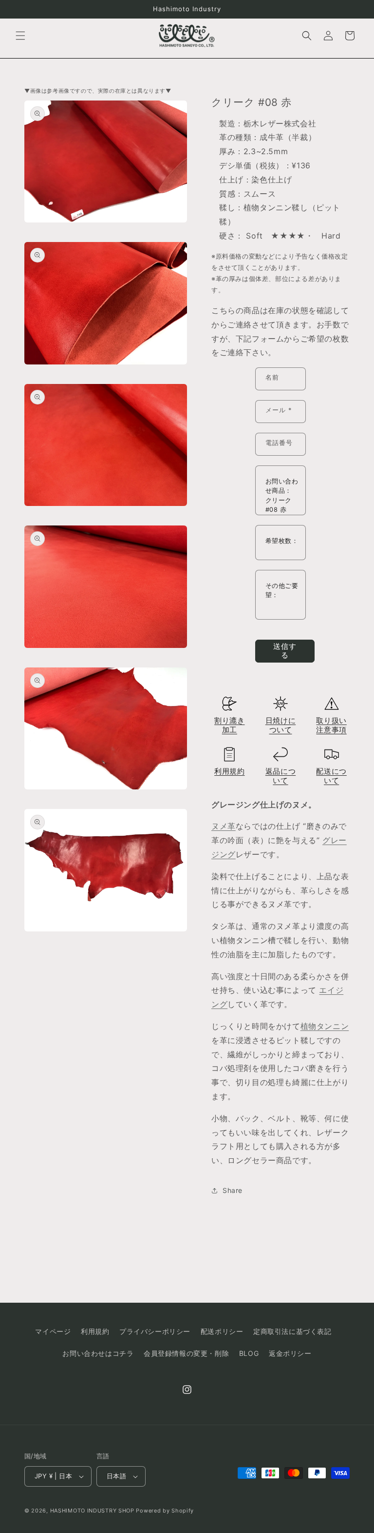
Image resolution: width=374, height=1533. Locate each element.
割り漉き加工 (229, 725)
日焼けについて (280, 725)
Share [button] (233, 1190)
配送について (331, 776)
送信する (285, 651)
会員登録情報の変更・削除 (186, 1353)
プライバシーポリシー (154, 1331)
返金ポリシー (290, 1353)
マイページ (53, 1331)
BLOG (249, 1353)
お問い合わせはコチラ (97, 1353)
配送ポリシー (222, 1331)
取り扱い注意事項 (331, 725)
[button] (20, 35)
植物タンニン (324, 1026)
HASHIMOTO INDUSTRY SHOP (92, 1510)
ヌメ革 (223, 826)
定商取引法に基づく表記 (292, 1331)
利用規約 (229, 771)
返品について (280, 776)
